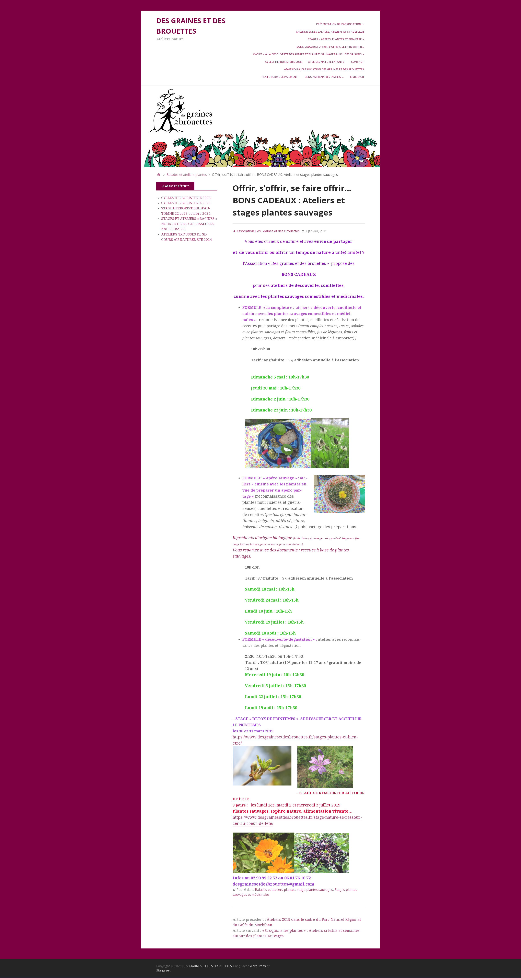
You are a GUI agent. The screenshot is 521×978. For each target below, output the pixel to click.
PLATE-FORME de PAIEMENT (280, 77)
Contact (357, 62)
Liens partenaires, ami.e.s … (324, 77)
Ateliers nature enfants (326, 62)
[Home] (158, 174)
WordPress (258, 966)
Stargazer (163, 970)
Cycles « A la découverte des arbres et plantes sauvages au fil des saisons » (308, 54)
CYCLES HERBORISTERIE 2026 (186, 198)
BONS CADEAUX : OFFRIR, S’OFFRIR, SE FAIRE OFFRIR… (330, 46)
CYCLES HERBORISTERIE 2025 (186, 203)
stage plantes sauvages (315, 889)
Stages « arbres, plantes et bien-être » (336, 39)
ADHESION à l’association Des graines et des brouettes (324, 69)
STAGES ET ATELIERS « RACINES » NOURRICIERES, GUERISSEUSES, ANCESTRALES (189, 224)
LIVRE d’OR (357, 77)
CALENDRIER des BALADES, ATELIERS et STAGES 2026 (330, 31)
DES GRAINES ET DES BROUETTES (207, 966)
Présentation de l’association (338, 24)
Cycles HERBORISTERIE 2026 (283, 62)
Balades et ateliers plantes (275, 889)
